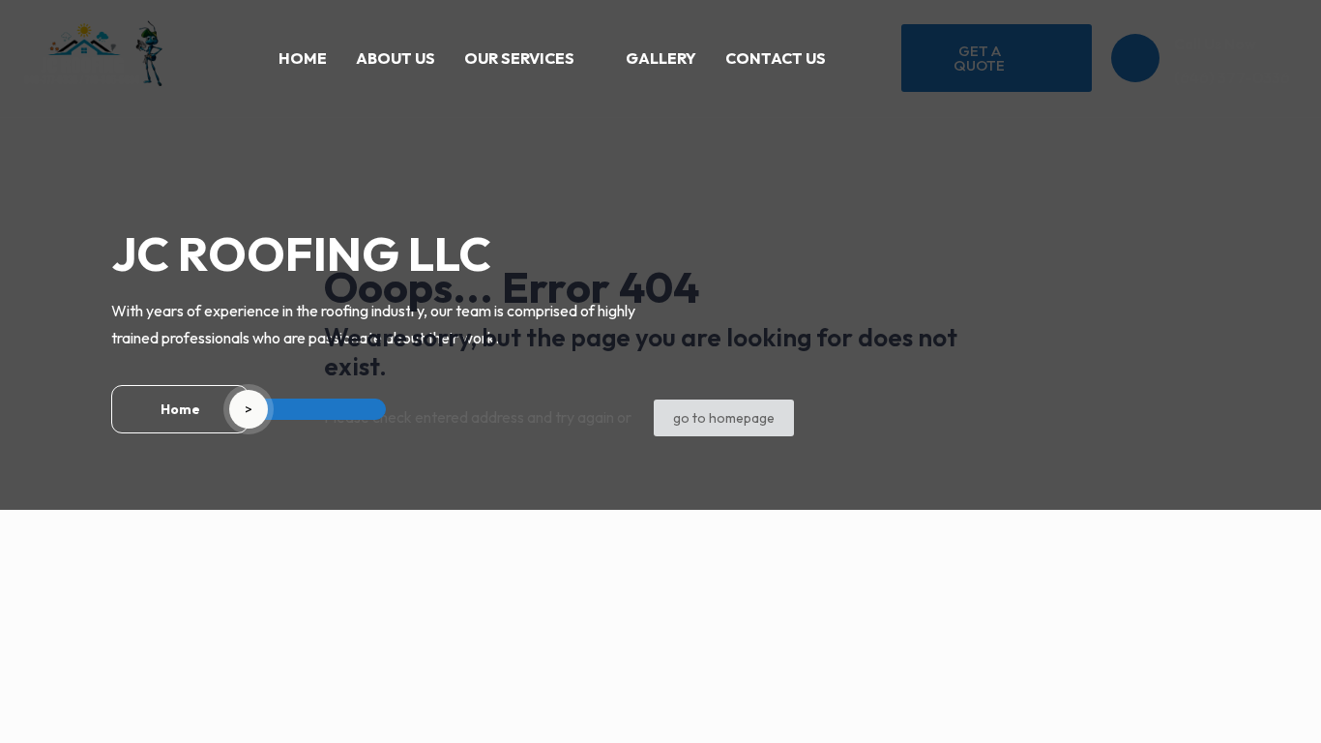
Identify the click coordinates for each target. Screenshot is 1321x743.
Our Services (519, 58)
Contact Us (775, 58)
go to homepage (724, 418)
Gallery (661, 58)
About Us (395, 58)
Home (303, 58)
